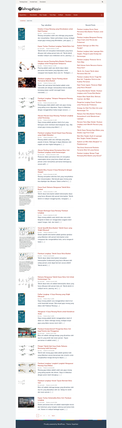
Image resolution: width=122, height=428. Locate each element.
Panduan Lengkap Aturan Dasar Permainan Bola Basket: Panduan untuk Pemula (90, 31)
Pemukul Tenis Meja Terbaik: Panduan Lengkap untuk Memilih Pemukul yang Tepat (89, 124)
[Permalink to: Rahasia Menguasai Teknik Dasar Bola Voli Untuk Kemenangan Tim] (26, 282)
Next (53, 415)
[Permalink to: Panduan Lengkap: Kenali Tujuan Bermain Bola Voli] (21, 382)
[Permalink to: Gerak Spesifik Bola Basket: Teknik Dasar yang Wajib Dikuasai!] (27, 237)
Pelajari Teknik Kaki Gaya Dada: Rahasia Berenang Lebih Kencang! (52, 347)
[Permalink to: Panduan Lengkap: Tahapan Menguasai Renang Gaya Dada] (27, 102)
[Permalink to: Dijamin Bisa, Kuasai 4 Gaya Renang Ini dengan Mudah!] (21, 174)
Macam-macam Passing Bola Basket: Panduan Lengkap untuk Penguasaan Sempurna (55, 62)
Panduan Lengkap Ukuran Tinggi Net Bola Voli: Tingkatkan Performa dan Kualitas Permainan (89, 79)
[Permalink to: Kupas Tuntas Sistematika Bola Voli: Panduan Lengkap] (26, 402)
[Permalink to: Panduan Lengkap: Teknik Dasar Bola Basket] (26, 262)
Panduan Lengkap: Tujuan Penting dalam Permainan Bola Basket (53, 80)
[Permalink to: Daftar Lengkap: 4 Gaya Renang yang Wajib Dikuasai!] (21, 299)
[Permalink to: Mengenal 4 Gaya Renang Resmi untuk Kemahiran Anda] (21, 316)
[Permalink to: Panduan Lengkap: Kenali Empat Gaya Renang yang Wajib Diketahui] (21, 138)
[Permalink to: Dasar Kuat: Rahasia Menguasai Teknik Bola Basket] (26, 196)
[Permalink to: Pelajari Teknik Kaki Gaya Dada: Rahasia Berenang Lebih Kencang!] (27, 350)
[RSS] (102, 2)
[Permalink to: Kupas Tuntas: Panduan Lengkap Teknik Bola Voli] (21, 47)
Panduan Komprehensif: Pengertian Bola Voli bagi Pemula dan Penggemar (54, 330)
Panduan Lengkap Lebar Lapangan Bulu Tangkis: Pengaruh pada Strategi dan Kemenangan (90, 53)
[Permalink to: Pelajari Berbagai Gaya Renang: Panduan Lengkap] (21, 215)
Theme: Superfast (72, 424)
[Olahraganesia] (29, 9)
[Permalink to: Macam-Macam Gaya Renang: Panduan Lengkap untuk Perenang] (21, 120)
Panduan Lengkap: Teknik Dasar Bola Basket (54, 253)
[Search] (101, 15)
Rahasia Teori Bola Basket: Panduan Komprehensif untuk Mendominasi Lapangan (89, 116)
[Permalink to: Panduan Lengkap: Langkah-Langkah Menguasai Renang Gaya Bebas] (27, 368)
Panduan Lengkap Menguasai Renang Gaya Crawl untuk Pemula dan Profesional (89, 39)
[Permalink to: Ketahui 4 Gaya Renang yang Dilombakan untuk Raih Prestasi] (21, 34)
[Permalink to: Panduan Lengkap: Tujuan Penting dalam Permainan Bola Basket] (27, 82)
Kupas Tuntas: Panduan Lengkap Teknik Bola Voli (56, 46)
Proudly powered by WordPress (54, 424)
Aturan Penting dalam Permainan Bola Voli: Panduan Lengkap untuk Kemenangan (54, 151)
